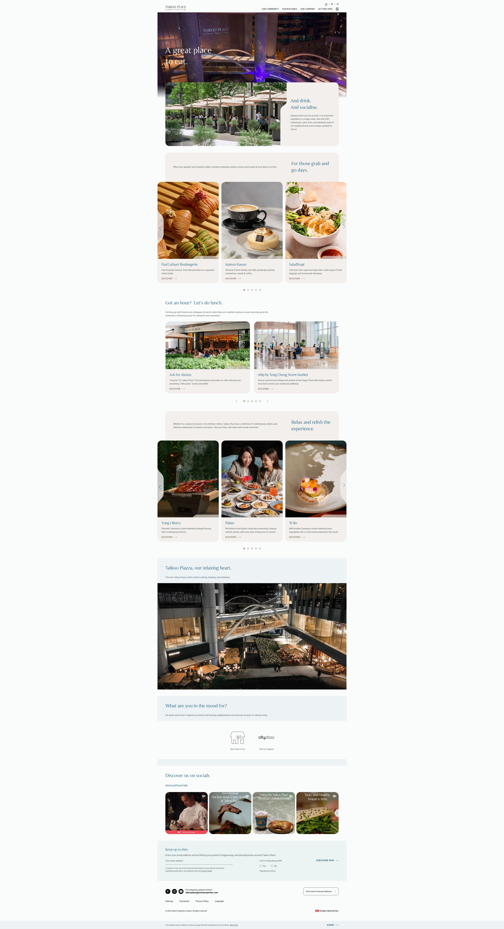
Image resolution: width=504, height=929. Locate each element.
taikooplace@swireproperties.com (202, 892)
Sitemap (169, 901)
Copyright (219, 901)
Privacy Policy (206, 871)
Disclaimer (184, 901)
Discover (166, 278)
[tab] (244, 290)
